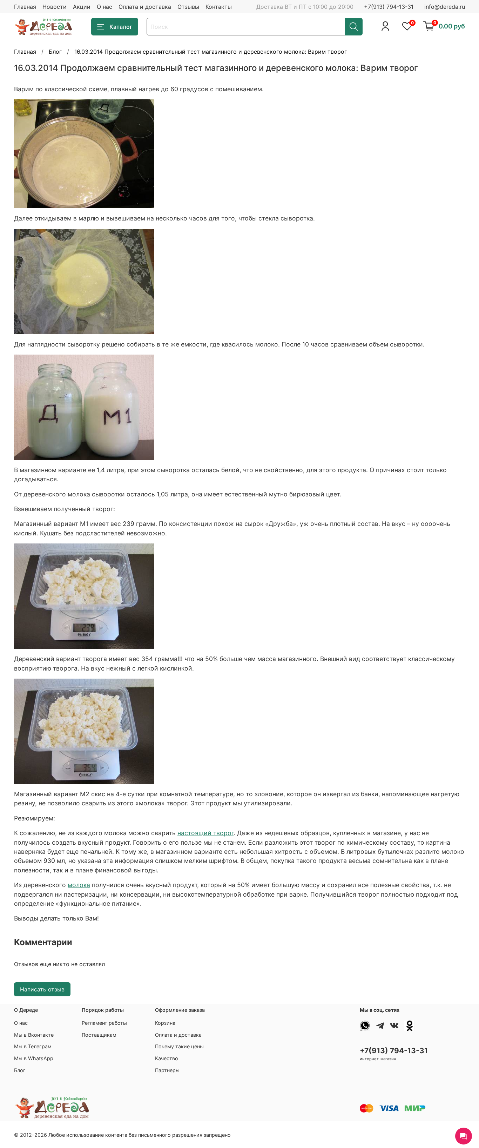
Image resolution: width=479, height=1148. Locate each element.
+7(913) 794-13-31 (388, 6)
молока (79, 885)
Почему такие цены (179, 1046)
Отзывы (188, 6)
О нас (104, 6)
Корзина (165, 1023)
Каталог (120, 26)
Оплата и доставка (145, 6)
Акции (81, 6)
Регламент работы (104, 1023)
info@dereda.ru (444, 6)
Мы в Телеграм (33, 1046)
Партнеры (167, 1070)
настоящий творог (205, 833)
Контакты (218, 6)
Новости (54, 6)
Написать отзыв (42, 989)
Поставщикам (99, 1035)
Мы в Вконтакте (34, 1035)
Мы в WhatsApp (33, 1058)
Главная (25, 6)
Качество (166, 1058)
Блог (55, 51)
